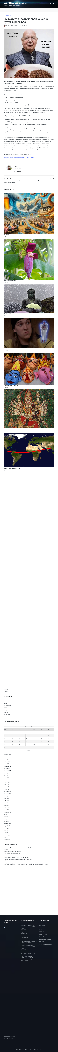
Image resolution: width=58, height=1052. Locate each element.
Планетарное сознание (10, 348)
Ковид (5, 707)
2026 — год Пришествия (13, 853)
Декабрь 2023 (7, 791)
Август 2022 (7, 826)
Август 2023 (7, 798)
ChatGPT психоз (8, 313)
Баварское (6, 234)
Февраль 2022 (7, 839)
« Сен (28, 750)
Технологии (7, 717)
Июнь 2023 (6, 803)
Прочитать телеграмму (10, 1036)
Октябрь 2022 (7, 821)
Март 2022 (6, 837)
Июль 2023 (6, 800)
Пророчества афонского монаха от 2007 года (21, 847)
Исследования (7, 15)
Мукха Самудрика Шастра (11, 385)
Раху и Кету (7, 689)
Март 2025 (6, 764)
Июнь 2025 (6, 759)
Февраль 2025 (7, 766)
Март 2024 (6, 784)
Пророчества (7, 714)
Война (5, 701)
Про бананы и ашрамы (10, 280)
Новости (6, 710)
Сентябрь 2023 (7, 796)
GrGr (15, 166)
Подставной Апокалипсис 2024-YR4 (13, 468)
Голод (5, 703)
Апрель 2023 (7, 807)
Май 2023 (6, 805)
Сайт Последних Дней (15, 3)
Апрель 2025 (7, 761)
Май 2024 (6, 780)
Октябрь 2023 (7, 793)
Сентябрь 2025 (7, 754)
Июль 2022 (6, 828)
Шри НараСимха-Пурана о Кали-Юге (13, 429)
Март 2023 (6, 810)
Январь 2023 (7, 814)
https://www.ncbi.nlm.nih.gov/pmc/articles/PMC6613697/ (19, 157)
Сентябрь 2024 (7, 773)
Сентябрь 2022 (7, 823)
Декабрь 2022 (7, 816)
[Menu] (53, 3)
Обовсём (6, 712)
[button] (17, 172)
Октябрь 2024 (7, 770)
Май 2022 (6, 832)
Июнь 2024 (6, 777)
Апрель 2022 (7, 835)
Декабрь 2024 (7, 768)
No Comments (23, 25)
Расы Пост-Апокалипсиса (11, 579)
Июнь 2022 (6, 830)
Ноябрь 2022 (7, 819)
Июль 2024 (6, 775)
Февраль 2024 (7, 787)
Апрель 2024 (7, 782)
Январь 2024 (7, 789)
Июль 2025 (6, 757)
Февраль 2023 (7, 812)
